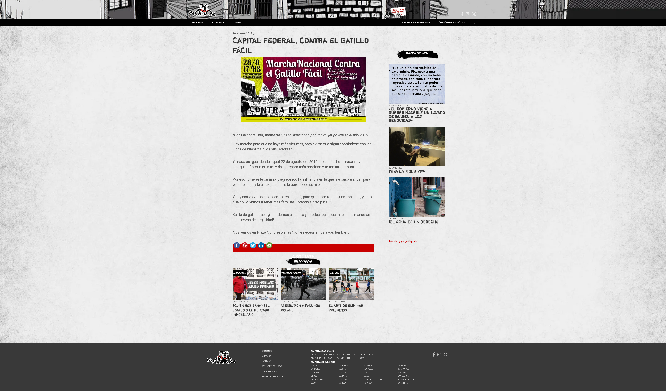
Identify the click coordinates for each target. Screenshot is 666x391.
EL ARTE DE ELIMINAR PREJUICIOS (346, 307)
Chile (362, 355)
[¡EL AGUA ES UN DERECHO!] (417, 197)
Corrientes (403, 383)
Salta (366, 376)
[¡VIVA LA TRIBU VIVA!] (417, 147)
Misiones (402, 372)
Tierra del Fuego (406, 379)
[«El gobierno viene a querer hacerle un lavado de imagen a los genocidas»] (417, 84)
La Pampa (402, 366)
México (340, 355)
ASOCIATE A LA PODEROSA (272, 376)
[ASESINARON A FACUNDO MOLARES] (303, 283)
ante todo (197, 22)
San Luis (342, 372)
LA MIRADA (218, 22)
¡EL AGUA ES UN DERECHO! (414, 221)
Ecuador (373, 355)
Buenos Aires (317, 379)
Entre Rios (343, 366)
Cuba (313, 355)
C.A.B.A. (314, 366)
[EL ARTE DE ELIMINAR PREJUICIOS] (351, 283)
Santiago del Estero (373, 379)
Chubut (314, 376)
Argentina (316, 358)
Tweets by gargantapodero (404, 241)
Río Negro (368, 366)
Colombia (329, 355)
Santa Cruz (403, 376)
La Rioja (342, 383)
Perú (349, 358)
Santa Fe (343, 376)
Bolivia (340, 358)
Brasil (362, 358)
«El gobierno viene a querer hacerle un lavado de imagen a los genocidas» (417, 114)
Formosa (368, 383)
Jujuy (313, 383)
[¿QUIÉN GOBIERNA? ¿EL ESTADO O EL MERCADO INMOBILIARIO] (255, 283)
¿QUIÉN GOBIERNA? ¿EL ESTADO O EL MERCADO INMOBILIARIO (251, 310)
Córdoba (315, 369)
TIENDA (237, 22)
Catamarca (403, 369)
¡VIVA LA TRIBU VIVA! (408, 171)
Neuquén (343, 369)
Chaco (367, 372)
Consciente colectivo (452, 22)
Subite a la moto (269, 371)
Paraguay (351, 355)
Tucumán (315, 372)
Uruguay (328, 358)
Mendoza (368, 369)
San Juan (343, 379)
